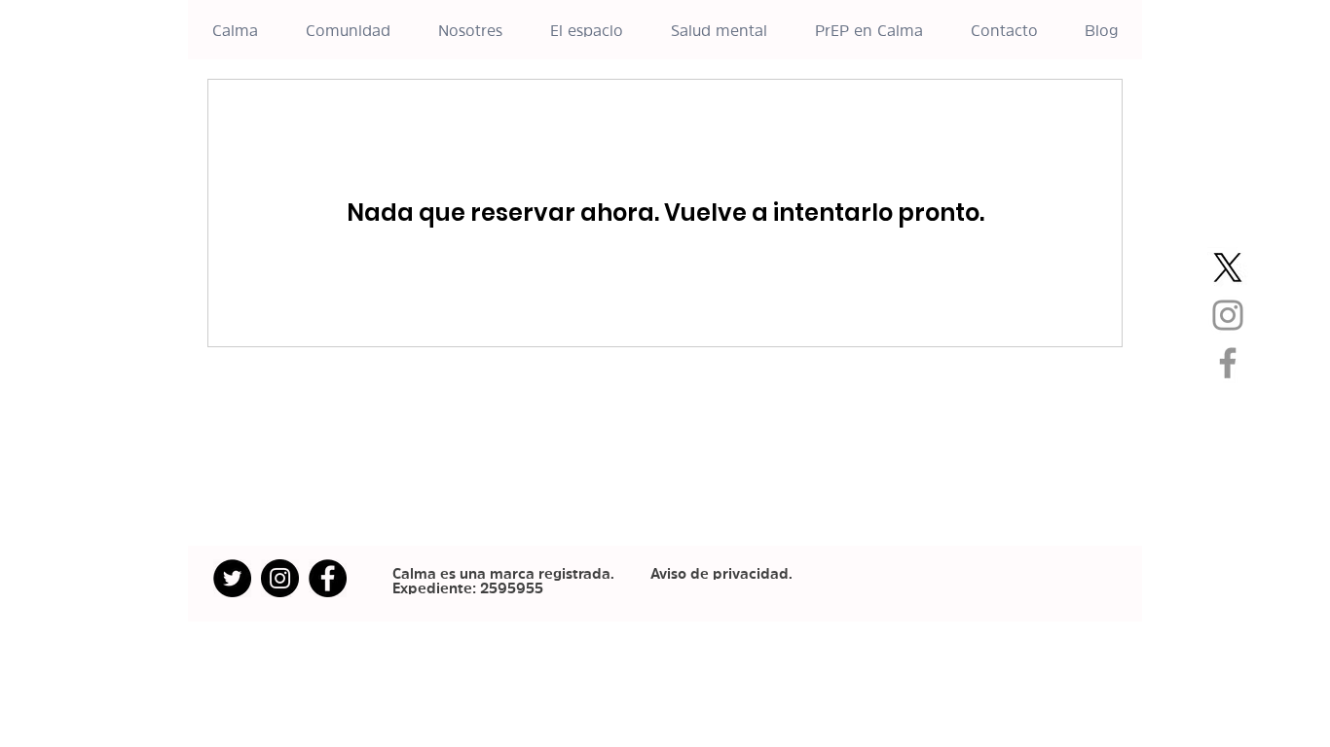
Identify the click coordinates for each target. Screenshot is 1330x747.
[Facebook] (1227, 362)
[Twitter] (232, 578)
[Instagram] (1227, 315)
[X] (1227, 267)
